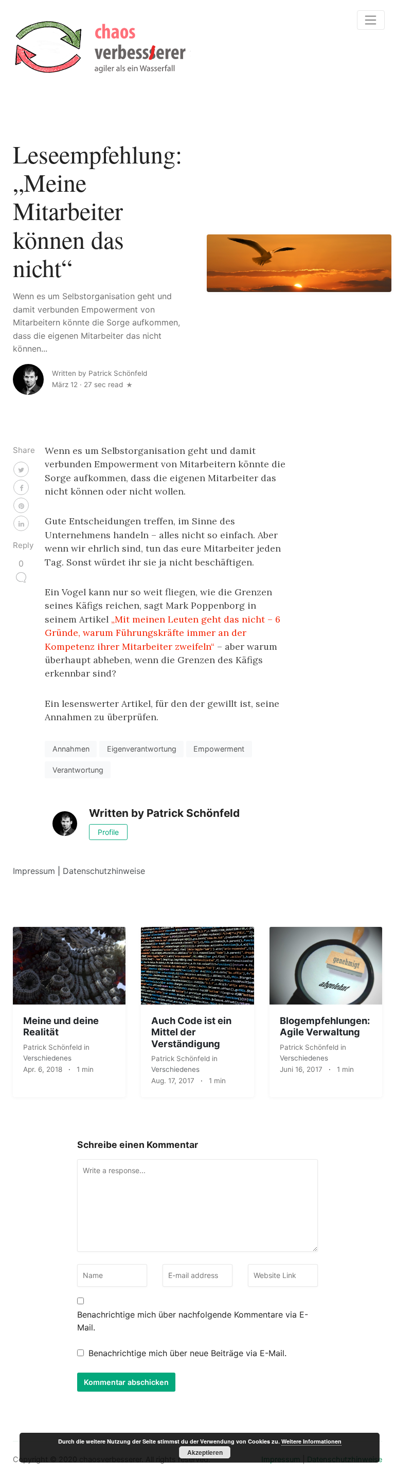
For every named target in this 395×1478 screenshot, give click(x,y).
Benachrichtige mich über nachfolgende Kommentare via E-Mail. (192, 1321)
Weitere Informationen (311, 1441)
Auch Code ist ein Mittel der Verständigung (191, 1032)
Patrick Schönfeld (53, 1047)
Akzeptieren (205, 1452)
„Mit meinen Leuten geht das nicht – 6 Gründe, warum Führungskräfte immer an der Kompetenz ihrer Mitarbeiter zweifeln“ (162, 632)
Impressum (34, 871)
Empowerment (218, 748)
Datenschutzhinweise (104, 871)
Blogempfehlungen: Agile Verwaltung (325, 1026)
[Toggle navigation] (371, 20)
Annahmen (70, 748)
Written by (99, 373)
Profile (108, 832)
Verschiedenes (47, 1058)
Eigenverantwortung (141, 748)
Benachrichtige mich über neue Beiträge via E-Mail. (187, 1353)
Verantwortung (77, 769)
